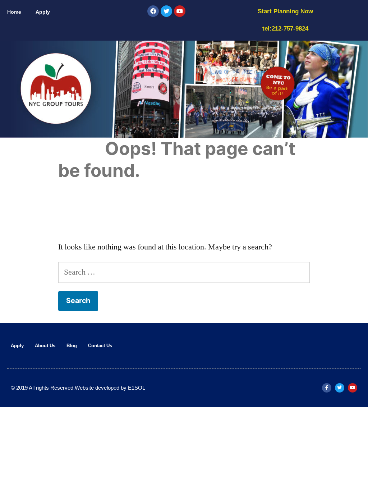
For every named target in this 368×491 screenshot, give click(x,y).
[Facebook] (153, 11)
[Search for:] (183, 272)
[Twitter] (166, 11)
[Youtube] (179, 11)
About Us (45, 345)
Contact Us (100, 345)
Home (14, 12)
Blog (71, 345)
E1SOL (136, 388)
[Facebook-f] (326, 388)
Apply (43, 12)
